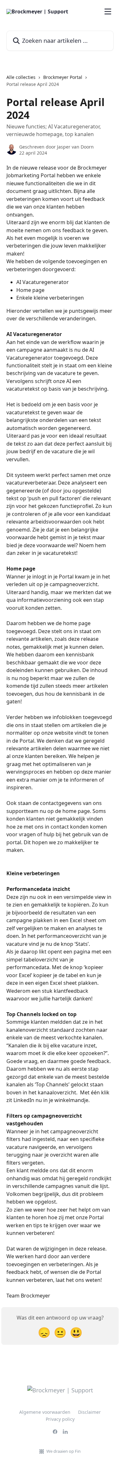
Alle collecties (21, 77)
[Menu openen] (108, 11)
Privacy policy (60, 1419)
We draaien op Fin (63, 1451)
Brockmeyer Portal (62, 77)
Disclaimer (89, 1412)
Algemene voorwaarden (44, 1412)
